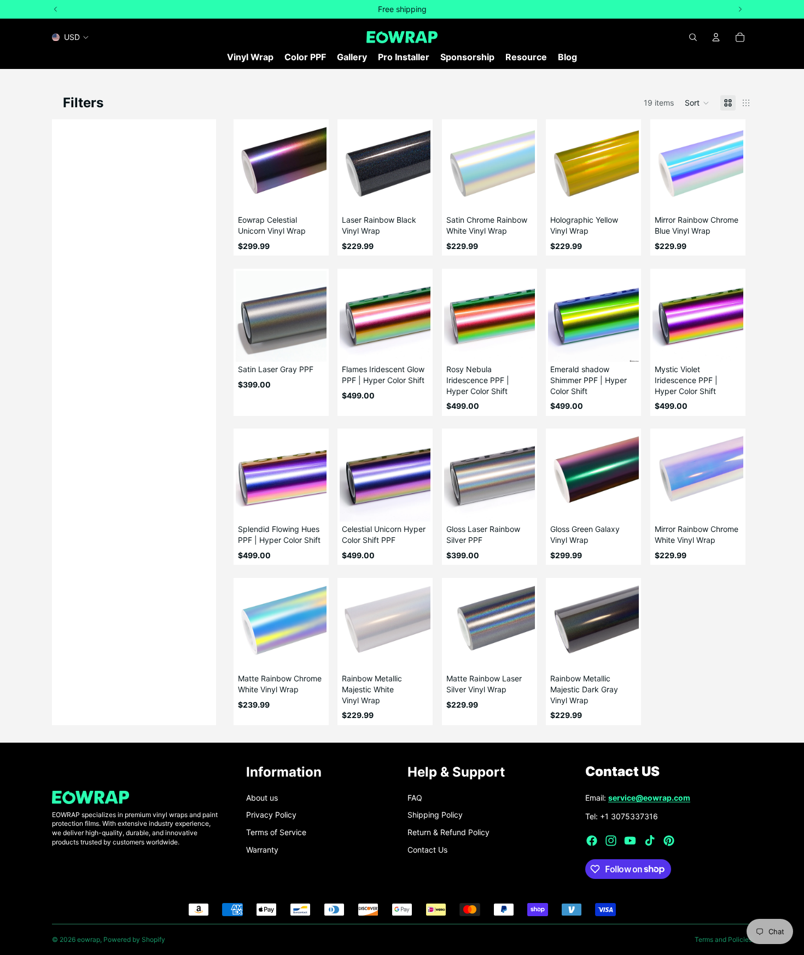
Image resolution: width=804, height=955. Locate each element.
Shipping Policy (435, 814)
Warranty (262, 849)
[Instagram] (610, 840)
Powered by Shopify (134, 939)
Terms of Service (276, 832)
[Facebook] (591, 840)
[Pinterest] (668, 840)
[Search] (693, 37)
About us (262, 797)
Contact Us (427, 849)
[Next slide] (314, 167)
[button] (697, 103)
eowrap (88, 939)
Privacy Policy (271, 814)
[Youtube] (630, 840)
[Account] (716, 37)
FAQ (414, 797)
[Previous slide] (248, 167)
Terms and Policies (723, 939)
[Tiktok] (649, 840)
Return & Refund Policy (448, 832)
